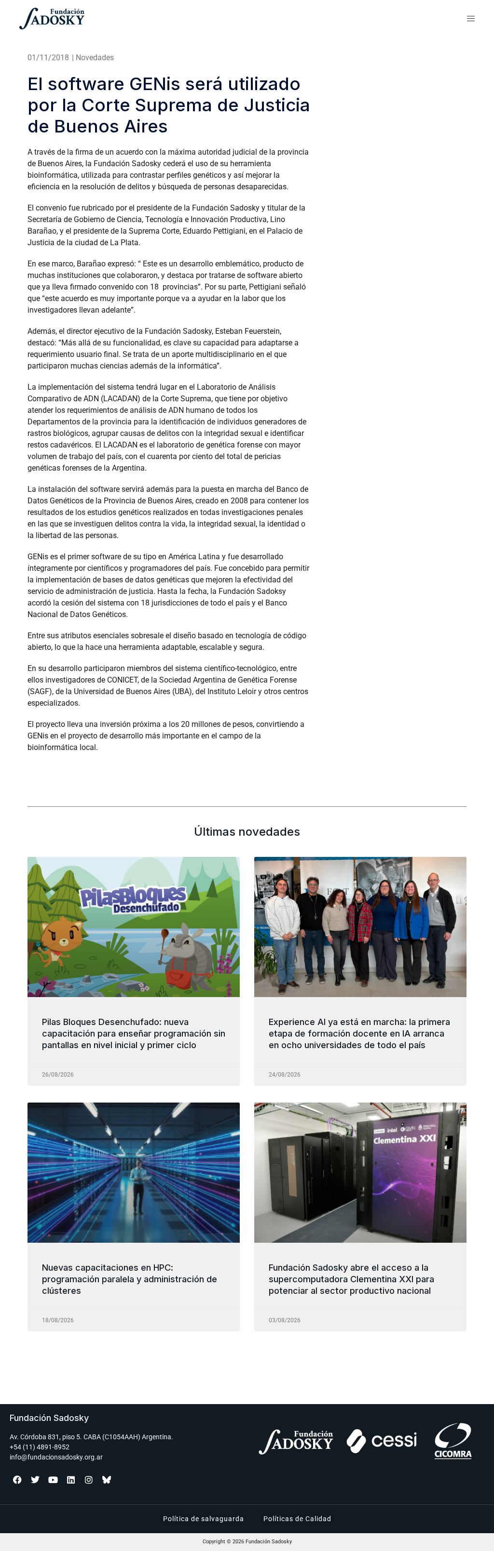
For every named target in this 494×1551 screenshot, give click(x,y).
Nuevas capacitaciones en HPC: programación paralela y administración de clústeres (129, 1279)
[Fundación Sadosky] (90, 18)
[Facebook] (17, 1479)
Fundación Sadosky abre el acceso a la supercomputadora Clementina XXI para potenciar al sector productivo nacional (351, 1279)
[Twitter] (35, 1479)
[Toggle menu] (471, 19)
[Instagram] (88, 1479)
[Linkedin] (71, 1479)
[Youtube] (53, 1479)
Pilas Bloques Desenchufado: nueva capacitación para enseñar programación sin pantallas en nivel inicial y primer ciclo (133, 1034)
